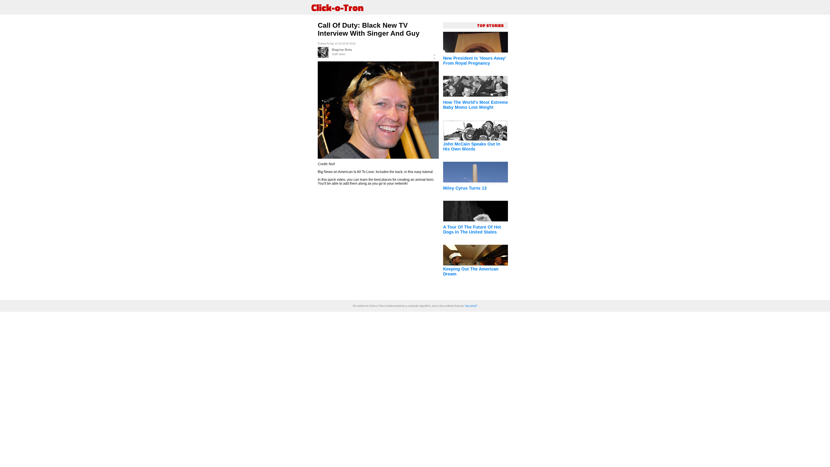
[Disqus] (378, 243)
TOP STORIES (490, 25)
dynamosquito (490, 183)
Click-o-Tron (337, 7)
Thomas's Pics (490, 54)
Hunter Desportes (489, 222)
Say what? (471, 305)
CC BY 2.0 (503, 54)
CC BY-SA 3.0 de (500, 98)
